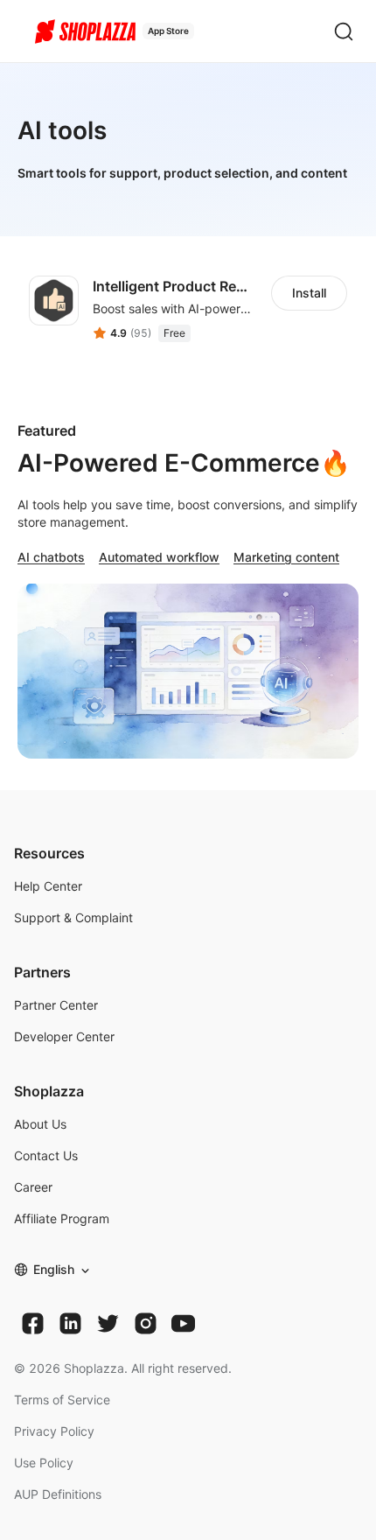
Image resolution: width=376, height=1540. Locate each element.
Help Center (48, 885)
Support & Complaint (73, 917)
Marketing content (286, 557)
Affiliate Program (61, 1218)
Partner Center (56, 1005)
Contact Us (46, 1155)
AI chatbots (51, 557)
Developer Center (64, 1036)
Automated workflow (159, 557)
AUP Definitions (57, 1494)
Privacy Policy (54, 1431)
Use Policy (43, 1462)
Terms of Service (62, 1399)
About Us (40, 1123)
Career (33, 1187)
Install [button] (309, 292)
